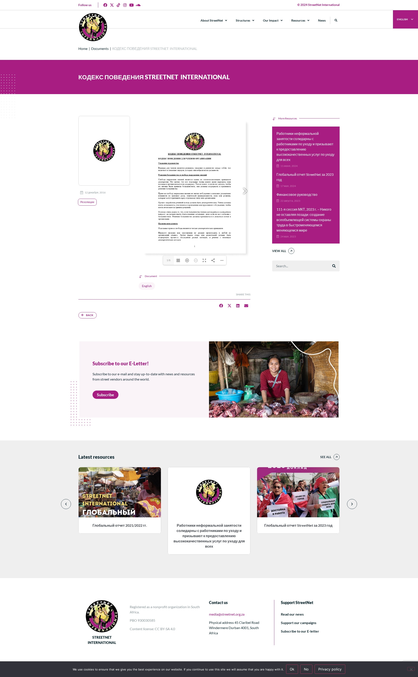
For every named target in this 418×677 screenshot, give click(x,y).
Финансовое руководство (296, 194)
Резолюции (87, 202)
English (147, 286)
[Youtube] (131, 5)
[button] (336, 20)
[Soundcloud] (138, 5)
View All (279, 251)
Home (83, 48)
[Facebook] (105, 5)
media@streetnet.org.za (226, 614)
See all (325, 457)
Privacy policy (330, 669)
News (322, 20)
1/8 (168, 260)
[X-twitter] (112, 5)
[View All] (291, 251)
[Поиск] (334, 266)
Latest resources (96, 457)
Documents (100, 48)
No (306, 669)
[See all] (337, 457)
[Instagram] (125, 5)
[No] (411, 669)
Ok (292, 669)
